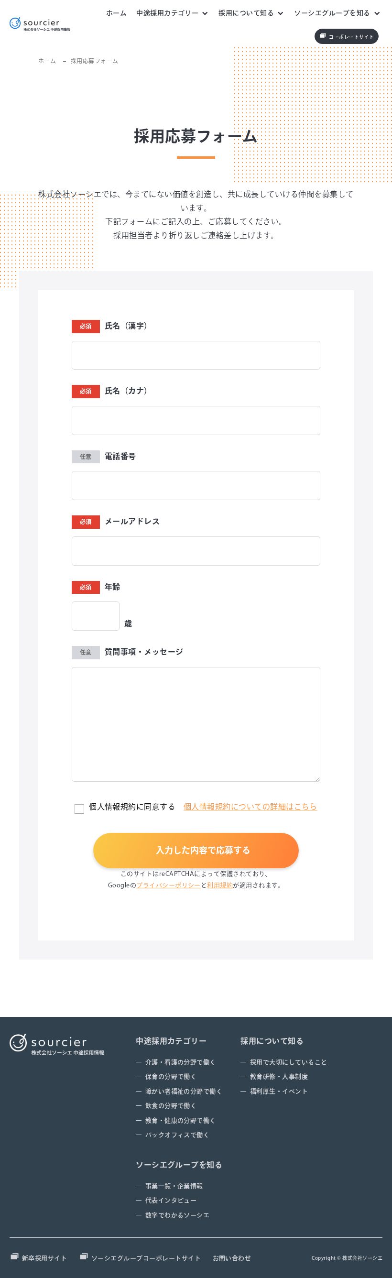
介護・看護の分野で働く (180, 1062)
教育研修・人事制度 (279, 1076)
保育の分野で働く (171, 1076)
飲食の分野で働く (171, 1106)
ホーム (116, 13)
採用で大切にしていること (288, 1062)
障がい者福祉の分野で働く (184, 1091)
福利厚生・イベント (279, 1091)
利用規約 (220, 885)
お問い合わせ (232, 1258)
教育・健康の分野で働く (180, 1120)
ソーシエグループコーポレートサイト (146, 1258)
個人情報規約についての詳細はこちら (250, 806)
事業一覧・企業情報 (174, 1186)
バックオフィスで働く (177, 1135)
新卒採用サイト (44, 1258)
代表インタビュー (171, 1200)
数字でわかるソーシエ (177, 1215)
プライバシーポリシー (168, 885)
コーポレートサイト (351, 36)
